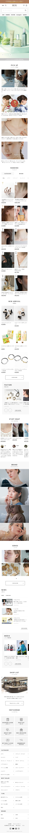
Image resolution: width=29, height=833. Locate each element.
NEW (3, 14)
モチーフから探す (4, 804)
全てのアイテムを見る (5, 774)
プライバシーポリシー (17, 823)
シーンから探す (4, 800)
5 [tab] (16, 578)
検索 (25, 10)
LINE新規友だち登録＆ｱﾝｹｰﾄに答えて (14, 2)
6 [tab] (17, 578)
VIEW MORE (14, 377)
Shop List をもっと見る (14, 703)
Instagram (18, 14)
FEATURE (13, 14)
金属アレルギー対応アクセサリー (5, 782)
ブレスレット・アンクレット (6, 760)
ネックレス (3, 757)
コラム (23, 825)
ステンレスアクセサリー (5, 786)
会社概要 (9, 823)
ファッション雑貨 (4, 767)
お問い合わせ (18, 825)
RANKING (8, 14)
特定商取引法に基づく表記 (9, 825)
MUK (2, 814)
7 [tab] (18, 578)
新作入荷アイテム (4, 797)
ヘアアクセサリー (4, 764)
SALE (2, 807)
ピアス (2, 753)
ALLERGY (25, 14)
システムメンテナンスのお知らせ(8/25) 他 (14, 59)
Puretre (2, 818)
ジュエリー (3, 771)
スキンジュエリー (4, 789)
